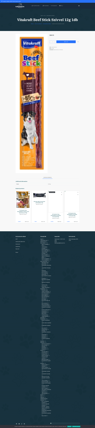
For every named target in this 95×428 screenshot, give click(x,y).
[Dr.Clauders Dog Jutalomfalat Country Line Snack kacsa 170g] (23, 199)
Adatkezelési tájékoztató (20, 241)
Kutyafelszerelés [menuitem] (36, 5)
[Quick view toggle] (29, 194)
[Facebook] (16, 424)
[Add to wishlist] (29, 192)
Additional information (47, 177)
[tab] (47, 177)
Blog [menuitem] (62, 5)
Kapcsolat (17, 248)
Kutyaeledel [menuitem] (46, 5)
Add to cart (66, 41)
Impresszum (18, 244)
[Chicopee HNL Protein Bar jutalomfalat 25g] (39, 195)
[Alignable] (22, 424)
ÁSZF (17, 239)
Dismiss (93, 1)
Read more (59, 221)
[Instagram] (19, 424)
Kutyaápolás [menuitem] (54, 5)
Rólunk (17, 252)
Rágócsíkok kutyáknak (50, 15)
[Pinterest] (24, 424)
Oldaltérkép (18, 246)
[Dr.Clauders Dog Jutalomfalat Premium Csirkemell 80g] (72, 201)
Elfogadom (69, 426)
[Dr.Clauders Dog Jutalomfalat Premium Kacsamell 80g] (55, 201)
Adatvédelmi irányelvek (76, 426)
